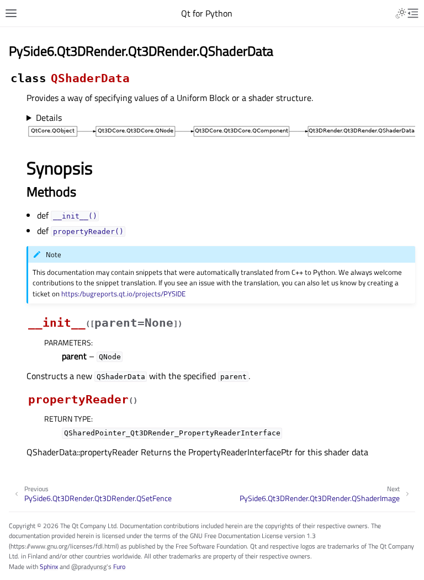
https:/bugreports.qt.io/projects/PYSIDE (123, 293)
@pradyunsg (89, 566)
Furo (119, 566)
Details (49, 117)
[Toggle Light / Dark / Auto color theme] (400, 13)
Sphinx (49, 566)
